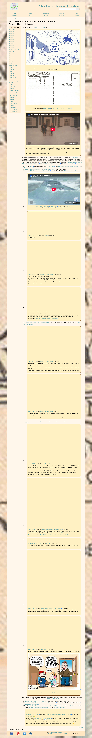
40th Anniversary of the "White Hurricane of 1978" (42, 147)
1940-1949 (11, 71)
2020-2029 (11, 105)
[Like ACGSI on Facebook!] (11, 733)
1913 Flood (11, 61)
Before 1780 (12, 29)
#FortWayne (67, 534)
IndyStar (46, 235)
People (30, 15)
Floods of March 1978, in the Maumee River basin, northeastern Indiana (40, 702)
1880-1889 (11, 53)
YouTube (69, 147)
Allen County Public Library (30, 167)
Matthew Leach (57, 147)
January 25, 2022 (31, 463)
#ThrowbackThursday (50, 534)
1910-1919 (11, 59)
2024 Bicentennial (13, 109)
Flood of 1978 (33, 705)
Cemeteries (46, 13)
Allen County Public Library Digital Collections (68, 166)
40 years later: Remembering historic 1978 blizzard (45, 318)
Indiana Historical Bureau (47, 463)
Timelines (61, 15)
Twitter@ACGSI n (24, 733)
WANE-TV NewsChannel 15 (70, 170)
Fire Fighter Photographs (72, 705)
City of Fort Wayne (57, 698)
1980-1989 (11, 88)
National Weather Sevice (69, 163)
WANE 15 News (54, 206)
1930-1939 (11, 69)
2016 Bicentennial (13, 103)
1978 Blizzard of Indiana (48, 169)
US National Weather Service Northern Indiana (50, 608)
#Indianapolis (35, 534)
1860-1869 (11, 47)
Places (46, 15)
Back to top (80, 727)
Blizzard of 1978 (50, 166)
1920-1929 (11, 67)
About (30, 13)
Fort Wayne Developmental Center (57, 532)
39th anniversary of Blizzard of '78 (42, 206)
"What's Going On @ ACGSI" (30, 733)
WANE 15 (42, 311)
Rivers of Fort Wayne (40, 27)
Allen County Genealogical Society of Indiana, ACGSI (56, 733)
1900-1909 (11, 57)
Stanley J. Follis (72, 734)
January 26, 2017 (31, 274)
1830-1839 (11, 41)
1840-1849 (11, 43)
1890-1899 (11, 55)
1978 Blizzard (12, 86)
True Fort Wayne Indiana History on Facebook (62, 108)
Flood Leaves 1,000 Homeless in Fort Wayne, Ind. (35, 701)
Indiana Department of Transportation (42, 718)
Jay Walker (38, 152)
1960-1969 (11, 75)
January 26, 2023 (31, 608)
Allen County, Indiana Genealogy (59, 6)
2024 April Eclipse (13, 111)
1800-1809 (11, 35)
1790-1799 (11, 33)
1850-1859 (11, 45)
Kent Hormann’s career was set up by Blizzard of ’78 (35, 421)
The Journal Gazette (56, 692)
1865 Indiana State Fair (14, 49)
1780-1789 (11, 31)
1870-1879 (11, 51)
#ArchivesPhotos (59, 534)
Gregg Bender (43, 649)
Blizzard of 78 (75, 157)
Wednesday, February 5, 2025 (32, 714)
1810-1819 (11, 37)
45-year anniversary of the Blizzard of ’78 (45, 547)
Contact (77, 15)
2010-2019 (11, 101)
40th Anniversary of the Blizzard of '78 (30, 163)
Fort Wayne (14, 15)
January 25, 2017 (31, 235)
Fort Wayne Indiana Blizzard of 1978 (32, 169)
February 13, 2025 (46, 108)
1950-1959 (11, 73)
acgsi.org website (18, 733)
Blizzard (31, 166)
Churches (61, 13)
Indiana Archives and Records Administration (52, 529)
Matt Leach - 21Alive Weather (46, 274)
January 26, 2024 (44, 692)
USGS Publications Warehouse (31, 704)
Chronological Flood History (45, 698)
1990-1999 (11, 97)
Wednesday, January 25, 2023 (34, 543)
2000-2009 (11, 99)
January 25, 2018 (31, 311)
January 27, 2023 (31, 649)
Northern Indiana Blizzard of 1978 (74, 162)
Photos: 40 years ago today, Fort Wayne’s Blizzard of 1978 (37, 322)
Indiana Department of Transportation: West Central (59, 714)
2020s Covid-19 (12, 107)
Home (15, 13)
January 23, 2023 (31, 529)
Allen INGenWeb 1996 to (56, 732)
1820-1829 (11, 39)
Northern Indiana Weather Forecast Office (50, 163)
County (77, 13)
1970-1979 (11, 84)
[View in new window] (54, 689)
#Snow (29, 534)
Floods (27, 27)
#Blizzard (41, 534)
